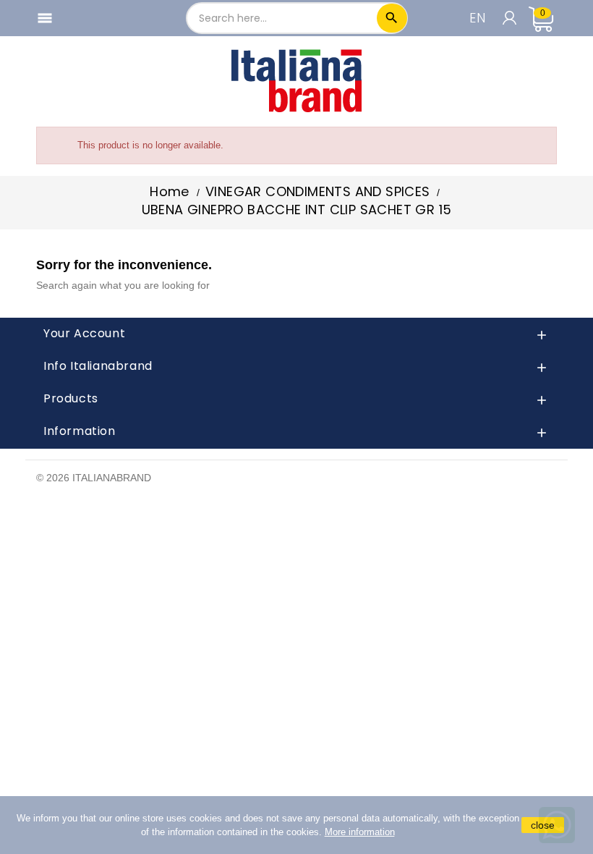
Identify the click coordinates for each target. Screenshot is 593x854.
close (543, 825)
